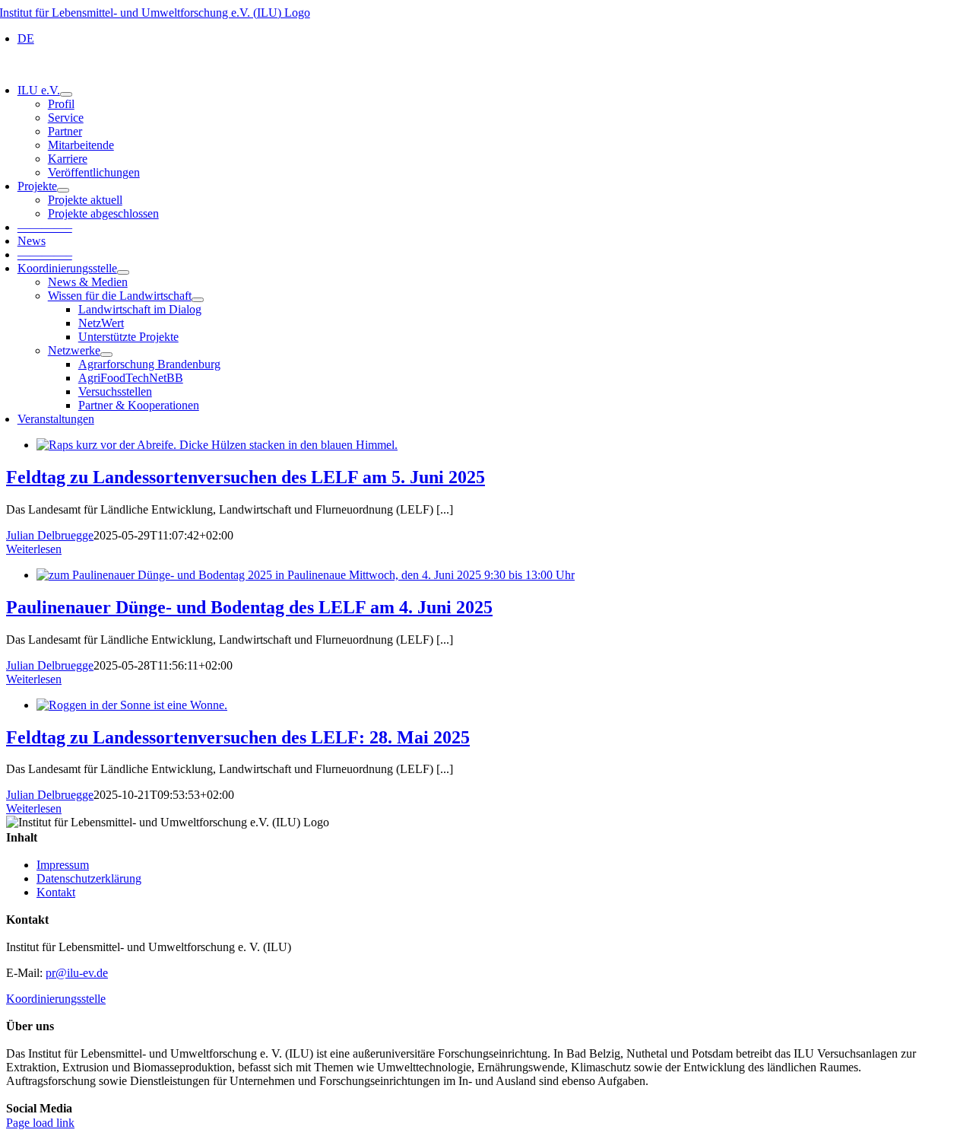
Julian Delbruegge (49, 535)
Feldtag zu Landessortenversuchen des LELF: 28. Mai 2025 (238, 737)
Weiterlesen (34, 549)
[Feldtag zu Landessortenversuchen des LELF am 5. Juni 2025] (217, 444)
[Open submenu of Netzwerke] (106, 354)
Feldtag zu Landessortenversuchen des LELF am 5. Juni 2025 (245, 477)
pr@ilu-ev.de (77, 972)
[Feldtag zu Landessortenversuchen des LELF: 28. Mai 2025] (131, 704)
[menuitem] (25, 38)
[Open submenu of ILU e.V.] (66, 94)
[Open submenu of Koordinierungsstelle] (123, 272)
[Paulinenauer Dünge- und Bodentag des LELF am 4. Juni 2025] (305, 574)
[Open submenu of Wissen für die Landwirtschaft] (198, 300)
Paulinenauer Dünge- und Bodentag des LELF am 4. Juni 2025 (249, 607)
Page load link (40, 1122)
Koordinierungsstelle (56, 998)
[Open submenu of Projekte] (63, 190)
